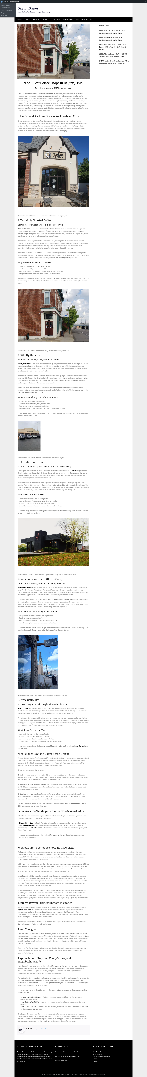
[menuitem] (2, 1)
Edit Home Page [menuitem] (15, 1)
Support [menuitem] (3, 13)
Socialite (72, 471)
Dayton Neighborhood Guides (30, 997)
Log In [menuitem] (6, 1)
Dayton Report (29, 8)
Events (46, 19)
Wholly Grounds (24, 364)
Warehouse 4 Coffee (26, 588)
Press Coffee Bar (24, 708)
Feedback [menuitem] (4, 15)
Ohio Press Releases (84, 19)
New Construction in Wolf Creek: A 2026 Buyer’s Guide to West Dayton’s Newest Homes (112, 47)
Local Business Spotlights (29, 1002)
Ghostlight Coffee (26, 823)
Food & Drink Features (28, 1007)
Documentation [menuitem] (5, 7)
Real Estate (68, 19)
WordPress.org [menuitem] (5, 5)
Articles (36, 19)
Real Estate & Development (101, 1056)
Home (19, 19)
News (27, 19)
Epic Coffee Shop (35, 828)
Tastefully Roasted (25, 229)
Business (56, 19)
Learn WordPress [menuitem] (6, 10)
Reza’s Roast (29, 825)
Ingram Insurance (24, 910)
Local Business (97, 1054)
